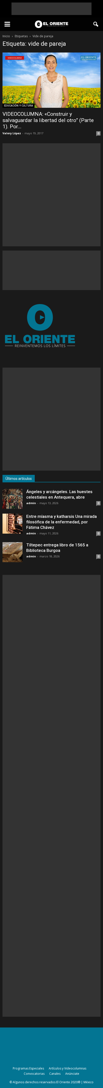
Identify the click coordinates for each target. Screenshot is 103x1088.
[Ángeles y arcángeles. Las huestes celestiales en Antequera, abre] (12, 499)
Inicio (6, 36)
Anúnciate (72, 1073)
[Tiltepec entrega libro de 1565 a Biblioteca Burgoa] (12, 552)
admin (31, 503)
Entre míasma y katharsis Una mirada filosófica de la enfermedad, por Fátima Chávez (61, 522)
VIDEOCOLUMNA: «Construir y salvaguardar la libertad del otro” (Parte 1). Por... (48, 120)
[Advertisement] (52, 9)
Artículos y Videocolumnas (67, 1068)
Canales (54, 1073)
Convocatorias (34, 1073)
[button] (96, 24)
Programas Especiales (28, 1068)
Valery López (11, 133)
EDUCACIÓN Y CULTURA (18, 105)
